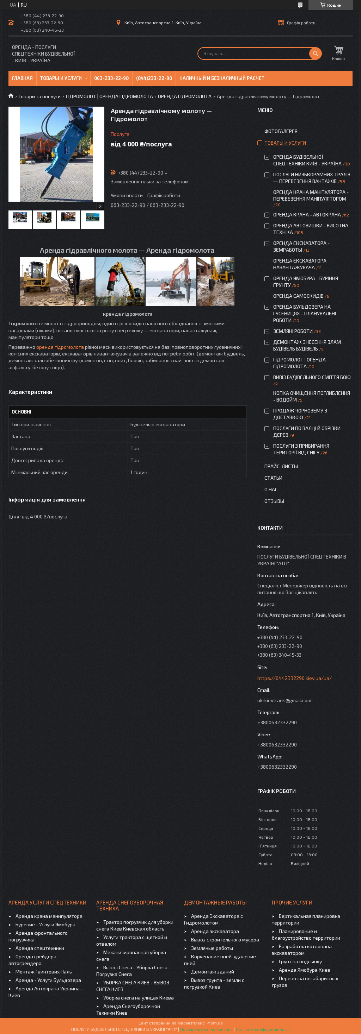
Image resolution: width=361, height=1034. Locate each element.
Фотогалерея (281, 131)
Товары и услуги (61, 78)
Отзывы (274, 501)
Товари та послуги (39, 96)
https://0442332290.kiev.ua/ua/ (294, 678)
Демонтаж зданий (212, 972)
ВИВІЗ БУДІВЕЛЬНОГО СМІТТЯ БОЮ (312, 377)
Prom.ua (215, 1022)
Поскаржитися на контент (206, 1029)
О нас (271, 489)
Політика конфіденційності (263, 1029)
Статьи (273, 478)
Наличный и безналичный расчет (221, 78)
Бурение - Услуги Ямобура (45, 924)
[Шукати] (315, 53)
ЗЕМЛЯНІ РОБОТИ (293, 331)
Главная (22, 78)
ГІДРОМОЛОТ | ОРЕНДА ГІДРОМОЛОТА (109, 96)
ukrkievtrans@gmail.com (284, 700)
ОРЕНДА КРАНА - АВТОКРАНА (307, 214)
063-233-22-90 (111, 78)
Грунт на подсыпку (300, 961)
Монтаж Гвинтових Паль (44, 972)
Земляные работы (212, 948)
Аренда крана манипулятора (49, 916)
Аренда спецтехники (40, 948)
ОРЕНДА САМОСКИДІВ (298, 296)
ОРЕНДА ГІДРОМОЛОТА (185, 96)
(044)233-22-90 (154, 78)
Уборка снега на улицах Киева (138, 998)
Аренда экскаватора (215, 931)
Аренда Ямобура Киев (304, 970)
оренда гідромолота (60, 347)
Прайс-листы (281, 466)
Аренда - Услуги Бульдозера (48, 980)
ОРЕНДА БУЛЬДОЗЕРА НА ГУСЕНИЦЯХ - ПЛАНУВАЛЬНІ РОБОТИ (304, 313)
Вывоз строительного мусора (225, 939)
